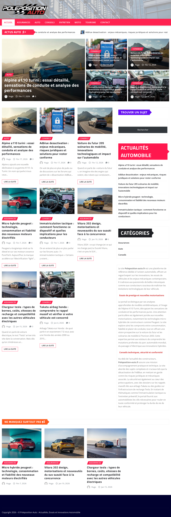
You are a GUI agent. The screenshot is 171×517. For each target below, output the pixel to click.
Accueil (8, 22)
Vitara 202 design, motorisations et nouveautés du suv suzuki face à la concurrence (94, 229)
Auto (37, 22)
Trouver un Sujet (134, 112)
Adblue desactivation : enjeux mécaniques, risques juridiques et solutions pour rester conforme (105, 57)
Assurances (23, 22)
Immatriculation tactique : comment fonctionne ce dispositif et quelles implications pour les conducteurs (106, 89)
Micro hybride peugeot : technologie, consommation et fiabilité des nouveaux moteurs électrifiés (19, 230)
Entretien (64, 22)
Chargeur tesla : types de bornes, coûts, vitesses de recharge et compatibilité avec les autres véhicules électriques (19, 314)
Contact (105, 22)
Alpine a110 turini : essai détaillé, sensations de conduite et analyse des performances (41, 85)
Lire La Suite (10, 181)
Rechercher (142, 129)
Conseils (50, 22)
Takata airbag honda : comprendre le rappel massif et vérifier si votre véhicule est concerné (148, 89)
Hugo (11, 96)
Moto (78, 22)
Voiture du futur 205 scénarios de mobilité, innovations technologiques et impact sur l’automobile (147, 56)
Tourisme (91, 22)
